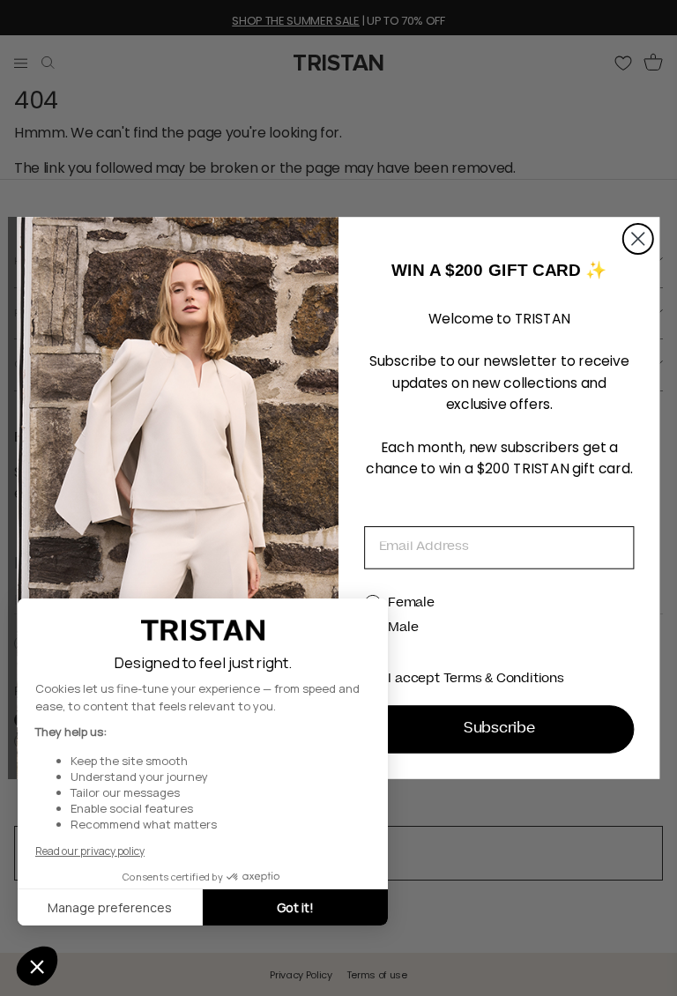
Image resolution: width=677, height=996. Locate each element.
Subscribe (499, 730)
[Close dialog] (638, 239)
